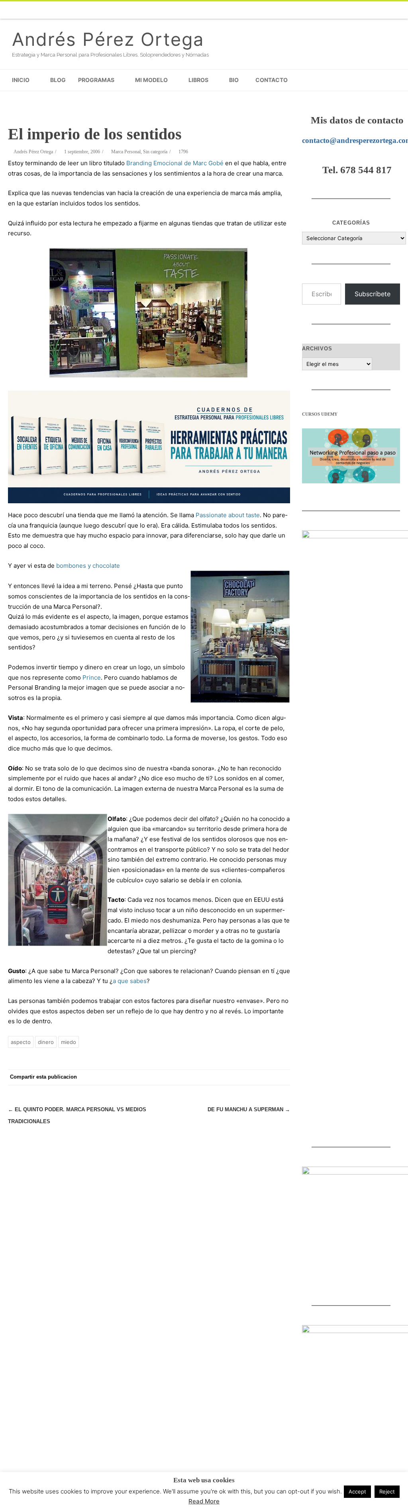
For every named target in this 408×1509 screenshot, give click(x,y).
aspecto (21, 1042)
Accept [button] (357, 1491)
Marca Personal (126, 151)
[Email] (384, 10)
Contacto (271, 79)
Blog (58, 79)
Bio (234, 79)
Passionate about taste (228, 515)
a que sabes (130, 981)
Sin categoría (155, 151)
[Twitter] (288, 10)
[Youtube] (336, 10)
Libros (198, 79)
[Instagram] (352, 10)
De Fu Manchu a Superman (249, 1109)
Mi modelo (151, 79)
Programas (96, 79)
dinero (46, 1042)
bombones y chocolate (88, 565)
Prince (91, 677)
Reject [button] (387, 1491)
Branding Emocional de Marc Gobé (175, 163)
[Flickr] (304, 10)
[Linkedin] (368, 10)
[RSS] (400, 10)
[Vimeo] (320, 10)
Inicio (20, 79)
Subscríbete (372, 294)
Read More (204, 1501)
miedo (68, 1042)
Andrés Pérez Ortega (108, 39)
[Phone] (257, 10)
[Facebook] (272, 10)
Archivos (317, 349)
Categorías (351, 223)
